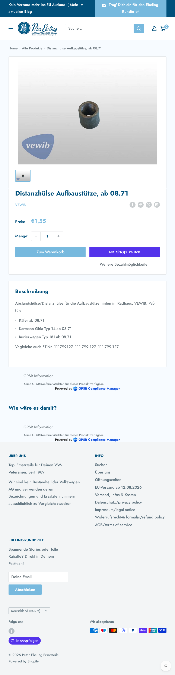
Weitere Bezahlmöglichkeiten (125, 264)
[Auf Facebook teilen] (133, 204)
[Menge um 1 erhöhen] (58, 236)
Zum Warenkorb (50, 252)
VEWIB (20, 204)
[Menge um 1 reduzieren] (35, 236)
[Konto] (154, 28)
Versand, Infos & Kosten (115, 495)
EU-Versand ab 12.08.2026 (118, 487)
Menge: (22, 236)
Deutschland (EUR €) (25, 611)
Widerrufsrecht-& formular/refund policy (130, 517)
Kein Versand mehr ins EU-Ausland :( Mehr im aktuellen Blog (46, 8)
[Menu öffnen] (11, 28)
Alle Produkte (32, 48)
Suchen (101, 465)
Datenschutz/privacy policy (118, 502)
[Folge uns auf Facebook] (12, 631)
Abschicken (25, 589)
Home (13, 48)
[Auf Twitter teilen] (149, 204)
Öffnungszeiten (108, 479)
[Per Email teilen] (157, 204)
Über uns (103, 472)
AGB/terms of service (113, 525)
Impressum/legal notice (115, 509)
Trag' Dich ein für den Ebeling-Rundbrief (134, 8)
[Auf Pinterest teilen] (141, 204)
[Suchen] (139, 28)
